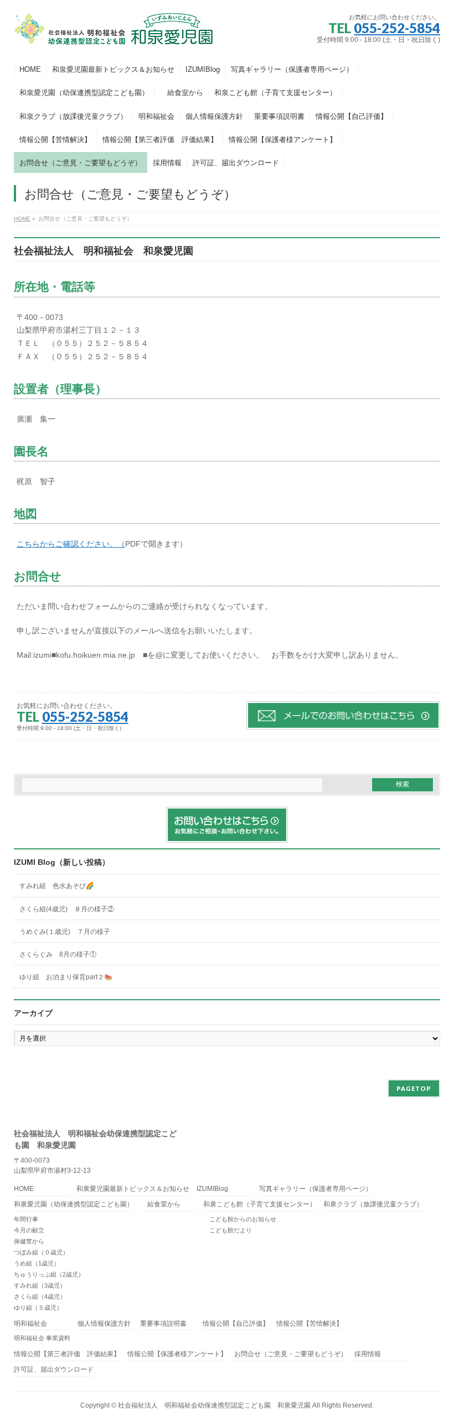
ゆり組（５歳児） (38, 1307)
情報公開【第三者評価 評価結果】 (67, 1354)
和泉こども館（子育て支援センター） (259, 1204)
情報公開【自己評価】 (236, 1323)
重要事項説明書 (163, 1323)
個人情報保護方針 (104, 1323)
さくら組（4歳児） (40, 1296)
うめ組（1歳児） (37, 1263)
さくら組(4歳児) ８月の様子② (66, 909)
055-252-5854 (397, 28)
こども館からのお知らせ (239, 1219)
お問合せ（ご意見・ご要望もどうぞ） (290, 1354)
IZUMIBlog (212, 1189)
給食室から (160, 1204)
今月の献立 (29, 1230)
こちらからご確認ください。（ (71, 543)
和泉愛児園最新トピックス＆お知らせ (132, 1189)
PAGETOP (413, 1088)
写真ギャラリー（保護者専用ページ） (315, 1189)
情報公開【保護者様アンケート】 (177, 1354)
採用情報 (367, 1354)
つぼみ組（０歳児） (41, 1252)
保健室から (29, 1241)
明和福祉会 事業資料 (42, 1338)
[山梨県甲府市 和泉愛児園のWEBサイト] (114, 34)
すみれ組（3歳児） (40, 1285)
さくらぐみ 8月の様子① (57, 954)
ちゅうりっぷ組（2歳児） (49, 1274)
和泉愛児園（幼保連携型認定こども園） (73, 1204)
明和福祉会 (30, 1323)
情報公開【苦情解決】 (309, 1323)
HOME (24, 1189)
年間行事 (26, 1219)
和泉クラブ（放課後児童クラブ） (373, 1204)
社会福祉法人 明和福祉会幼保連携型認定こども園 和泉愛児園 (214, 1405)
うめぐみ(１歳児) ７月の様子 (64, 932)
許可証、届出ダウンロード (54, 1369)
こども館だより (227, 1230)
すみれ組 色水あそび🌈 (56, 886)
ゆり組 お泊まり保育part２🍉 (65, 977)
